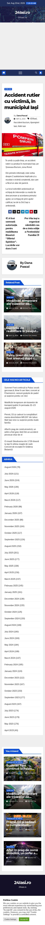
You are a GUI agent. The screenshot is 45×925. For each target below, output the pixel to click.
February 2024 (11, 665)
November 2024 (11, 605)
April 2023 (9, 730)
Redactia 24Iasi (29, 308)
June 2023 (9, 717)
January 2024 (10, 671)
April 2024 (9, 651)
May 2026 (9, 487)
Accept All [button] (24, 919)
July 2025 (8, 553)
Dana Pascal (22, 115)
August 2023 (10, 704)
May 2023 (9, 724)
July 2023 (8, 711)
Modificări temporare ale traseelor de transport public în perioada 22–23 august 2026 (21, 405)
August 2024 (10, 625)
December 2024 (11, 599)
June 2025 (9, 559)
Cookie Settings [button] (10, 919)
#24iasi (33, 119)
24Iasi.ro (22, 12)
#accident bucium (21, 122)
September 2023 (12, 697)
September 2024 (12, 618)
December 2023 (11, 678)
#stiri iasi (22, 126)
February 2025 (11, 586)
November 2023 (11, 684)
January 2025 (10, 592)
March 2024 (9, 658)
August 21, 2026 (16, 773)
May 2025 (9, 566)
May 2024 (9, 645)
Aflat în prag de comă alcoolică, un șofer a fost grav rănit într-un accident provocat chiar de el (21, 432)
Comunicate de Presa (14, 762)
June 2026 (9, 480)
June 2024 (9, 638)
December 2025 (11, 520)
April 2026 (9, 493)
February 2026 (11, 507)
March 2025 (9, 579)
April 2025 (9, 572)
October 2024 (10, 612)
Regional (10, 847)
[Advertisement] (22, 46)
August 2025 (10, 546)
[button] (36, 73)
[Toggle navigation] (20, 73)
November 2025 (11, 526)
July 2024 (8, 632)
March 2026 (9, 500)
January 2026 (10, 513)
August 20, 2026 (16, 829)
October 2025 (10, 533)
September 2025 (12, 539)
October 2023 (10, 691)
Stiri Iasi (8, 89)
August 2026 (10, 467)
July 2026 (8, 474)
